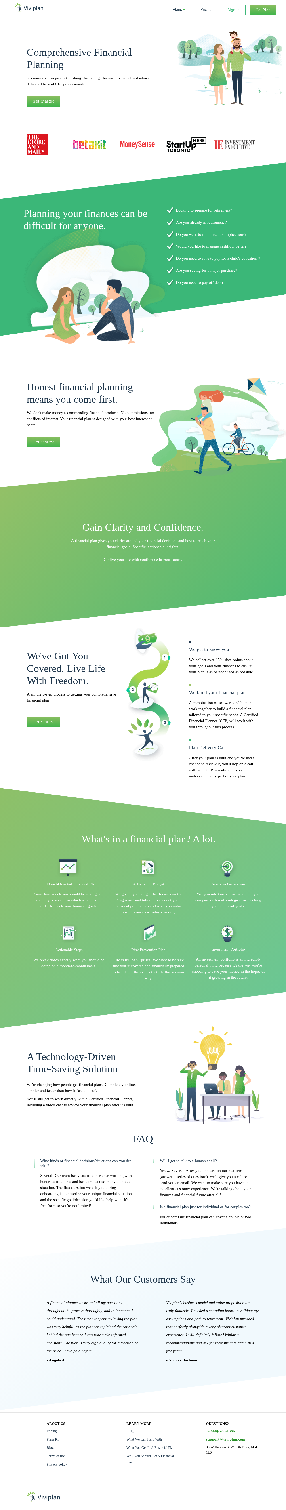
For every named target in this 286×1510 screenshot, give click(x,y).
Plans (178, 9)
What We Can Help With (144, 1439)
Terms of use (56, 1456)
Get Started (43, 101)
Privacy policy (57, 1464)
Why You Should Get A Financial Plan (150, 1459)
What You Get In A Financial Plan (150, 1447)
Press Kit (53, 1439)
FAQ (130, 1431)
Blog (50, 1447)
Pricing (206, 9)
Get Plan (263, 10)
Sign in (233, 10)
